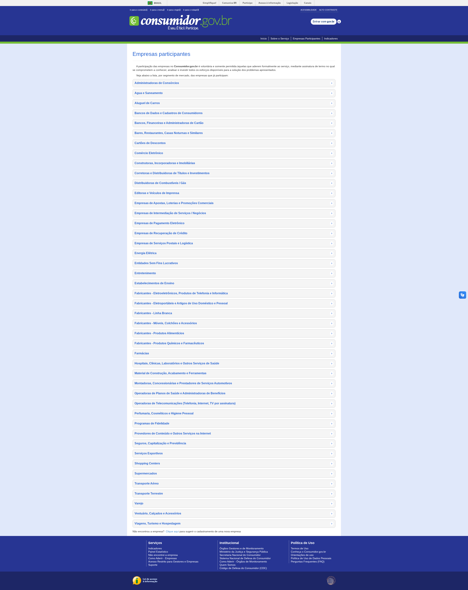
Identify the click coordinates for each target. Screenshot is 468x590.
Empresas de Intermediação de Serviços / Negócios (233, 213)
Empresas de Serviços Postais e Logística (233, 243)
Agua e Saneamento (233, 93)
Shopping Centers (233, 463)
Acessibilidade (309, 10)
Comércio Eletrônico (233, 153)
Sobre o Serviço (280, 38)
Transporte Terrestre (233, 493)
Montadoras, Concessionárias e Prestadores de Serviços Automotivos (233, 383)
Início (264, 38)
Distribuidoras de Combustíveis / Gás (233, 183)
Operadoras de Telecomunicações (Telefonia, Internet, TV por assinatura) (233, 403)
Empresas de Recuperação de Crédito (233, 233)
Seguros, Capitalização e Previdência (233, 443)
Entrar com (324, 21)
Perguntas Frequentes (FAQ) (307, 561)
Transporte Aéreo (233, 483)
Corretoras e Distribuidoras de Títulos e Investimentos (233, 173)
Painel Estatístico (158, 551)
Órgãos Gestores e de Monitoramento (242, 548)
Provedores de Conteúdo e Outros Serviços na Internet (233, 433)
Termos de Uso (299, 548)
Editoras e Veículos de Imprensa (233, 193)
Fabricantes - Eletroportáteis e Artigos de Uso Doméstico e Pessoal (233, 303)
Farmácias (233, 353)
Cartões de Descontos (233, 143)
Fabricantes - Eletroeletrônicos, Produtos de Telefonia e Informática (233, 293)
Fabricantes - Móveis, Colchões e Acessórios (233, 323)
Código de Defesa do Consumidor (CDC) (243, 568)
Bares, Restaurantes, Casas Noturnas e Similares (233, 133)
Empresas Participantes (306, 38)
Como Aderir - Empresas (162, 558)
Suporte (152, 564)
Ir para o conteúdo (138, 10)
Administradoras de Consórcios (233, 83)
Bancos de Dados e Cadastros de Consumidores (233, 113)
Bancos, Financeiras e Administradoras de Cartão (233, 122)
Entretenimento (233, 273)
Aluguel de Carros (233, 103)
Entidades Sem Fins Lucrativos (233, 263)
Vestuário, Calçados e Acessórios (233, 513)
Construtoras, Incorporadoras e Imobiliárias (233, 163)
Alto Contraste (328, 10)
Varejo (233, 503)
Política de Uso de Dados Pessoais (311, 558)
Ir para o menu (157, 10)
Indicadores (331, 38)
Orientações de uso (302, 554)
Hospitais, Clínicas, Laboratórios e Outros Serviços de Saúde (233, 363)
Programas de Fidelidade (233, 423)
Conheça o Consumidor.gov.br (308, 551)
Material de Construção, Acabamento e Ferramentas (233, 373)
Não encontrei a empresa (163, 554)
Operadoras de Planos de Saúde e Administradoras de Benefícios (233, 393)
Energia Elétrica (233, 253)
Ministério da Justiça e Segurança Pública (244, 551)
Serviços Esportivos (233, 453)
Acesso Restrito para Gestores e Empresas (173, 561)
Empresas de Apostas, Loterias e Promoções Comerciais (233, 203)
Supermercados (233, 473)
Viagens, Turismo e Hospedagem (233, 523)
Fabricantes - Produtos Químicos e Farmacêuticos (233, 343)
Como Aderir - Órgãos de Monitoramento (243, 561)
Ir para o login (173, 10)
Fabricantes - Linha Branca (233, 313)
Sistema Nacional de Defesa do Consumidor (245, 558)
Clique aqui (172, 531)
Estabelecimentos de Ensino (233, 283)
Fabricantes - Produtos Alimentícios (233, 333)
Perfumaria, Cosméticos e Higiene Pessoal (233, 413)
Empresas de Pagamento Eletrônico (233, 223)
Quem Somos (227, 564)
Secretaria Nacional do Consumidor (240, 554)
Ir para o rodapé (191, 10)
